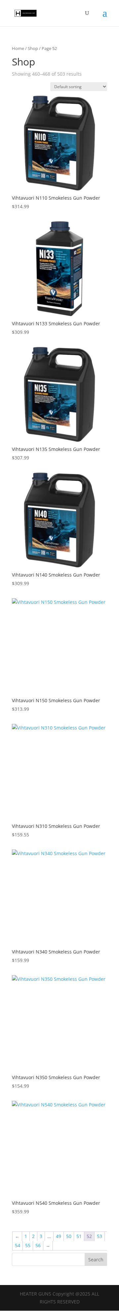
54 (17, 1245)
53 (99, 1236)
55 (27, 1245)
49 (58, 1236)
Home (18, 48)
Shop (33, 48)
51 (79, 1236)
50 (68, 1236)
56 (38, 1245)
